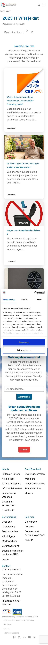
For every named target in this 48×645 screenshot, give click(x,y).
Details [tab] (24, 299)
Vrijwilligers (8, 536)
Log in (5, 559)
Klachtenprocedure (11, 633)
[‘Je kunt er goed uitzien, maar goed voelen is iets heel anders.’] (24, 147)
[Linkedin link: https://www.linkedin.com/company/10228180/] (24, 637)
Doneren (29, 526)
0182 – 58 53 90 (11, 569)
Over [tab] (39, 299)
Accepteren (24, 342)
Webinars (30, 478)
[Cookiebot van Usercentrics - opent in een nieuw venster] (34, 292)
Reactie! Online (33, 488)
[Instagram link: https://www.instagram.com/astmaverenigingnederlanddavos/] (34, 637)
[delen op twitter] (27, 32)
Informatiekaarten (12, 488)
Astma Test (8, 478)
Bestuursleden (10, 531)
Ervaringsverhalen (35, 474)
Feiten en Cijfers (11, 474)
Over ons (7, 521)
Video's (29, 493)
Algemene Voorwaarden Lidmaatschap (18, 620)
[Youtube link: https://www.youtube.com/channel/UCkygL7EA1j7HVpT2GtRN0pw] (29, 637)
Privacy (6, 629)
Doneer (24, 449)
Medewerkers (9, 541)
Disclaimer (7, 624)
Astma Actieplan (11, 483)
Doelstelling (8, 526)
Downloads (8, 510)
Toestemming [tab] (9, 299)
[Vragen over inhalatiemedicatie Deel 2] (24, 213)
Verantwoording (10, 545)
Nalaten (29, 539)
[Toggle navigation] (44, 5)
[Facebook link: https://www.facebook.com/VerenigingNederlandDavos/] (14, 637)
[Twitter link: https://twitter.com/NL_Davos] (19, 637)
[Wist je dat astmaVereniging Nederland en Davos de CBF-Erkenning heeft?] (24, 80)
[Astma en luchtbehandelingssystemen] (24, 280)
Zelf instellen (22, 350)
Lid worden (31, 521)
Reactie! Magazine (35, 483)
